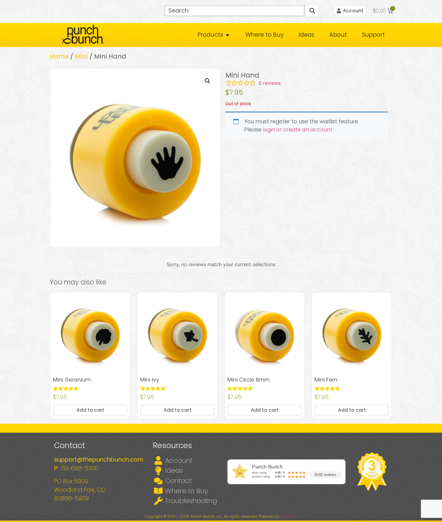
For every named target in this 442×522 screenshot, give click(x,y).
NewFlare (289, 516)
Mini (81, 56)
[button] (207, 80)
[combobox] (234, 11)
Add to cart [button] (90, 410)
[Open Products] (227, 35)
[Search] (312, 11)
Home (59, 56)
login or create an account (297, 129)
